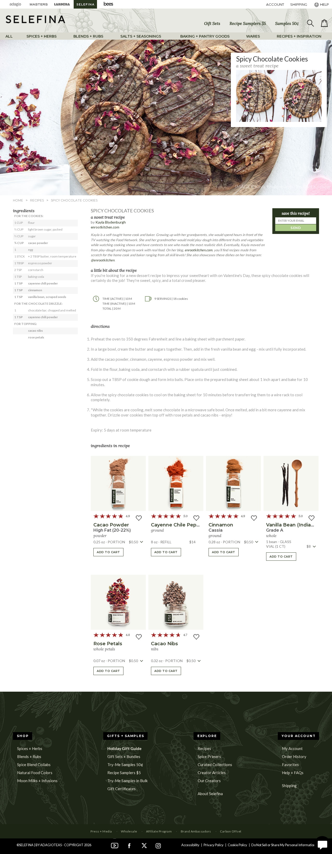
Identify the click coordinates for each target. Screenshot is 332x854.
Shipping (289, 785)
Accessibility (190, 845)
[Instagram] (158, 844)
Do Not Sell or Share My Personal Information (283, 845)
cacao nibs (164, 644)
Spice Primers (209, 756)
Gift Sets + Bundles (123, 756)
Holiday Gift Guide (124, 748)
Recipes (204, 748)
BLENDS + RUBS (88, 36)
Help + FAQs (292, 772)
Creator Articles (212, 772)
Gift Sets (212, 23)
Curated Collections (215, 764)
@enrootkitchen (102, 260)
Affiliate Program (159, 831)
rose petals (107, 644)
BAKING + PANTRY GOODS (205, 36)
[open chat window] (322, 844)
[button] (118, 483)
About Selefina (210, 793)
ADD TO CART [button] (108, 552)
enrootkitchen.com (105, 227)
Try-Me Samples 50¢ (125, 764)
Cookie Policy (237, 845)
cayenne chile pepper (177, 525)
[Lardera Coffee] (62, 4)
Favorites (290, 764)
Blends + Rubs (29, 756)
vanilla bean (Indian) (291, 525)
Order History (294, 756)
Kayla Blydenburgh (110, 222)
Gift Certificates (121, 788)
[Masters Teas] (38, 4)
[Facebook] (129, 844)
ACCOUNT (275, 4)
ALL (9, 36)
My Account (292, 748)
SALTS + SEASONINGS (140, 36)
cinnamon (221, 525)
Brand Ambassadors (196, 831)
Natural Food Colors (34, 772)
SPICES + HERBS (41, 36)
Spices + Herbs (29, 748)
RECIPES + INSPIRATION (299, 36)
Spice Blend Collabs (34, 764)
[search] (309, 23)
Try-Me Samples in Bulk (127, 780)
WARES (253, 36)
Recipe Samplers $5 (248, 23)
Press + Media (101, 831)
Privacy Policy (214, 845)
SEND (295, 228)
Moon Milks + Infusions (37, 780)
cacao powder (111, 525)
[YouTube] (114, 844)
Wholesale (129, 831)
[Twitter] (143, 844)
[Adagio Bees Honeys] (108, 4)
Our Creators (209, 780)
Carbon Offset (230, 831)
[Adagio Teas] (15, 4)
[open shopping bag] (324, 23)
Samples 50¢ (287, 23)
